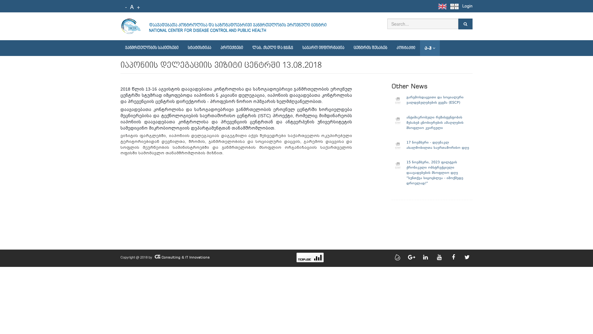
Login (467, 6)
